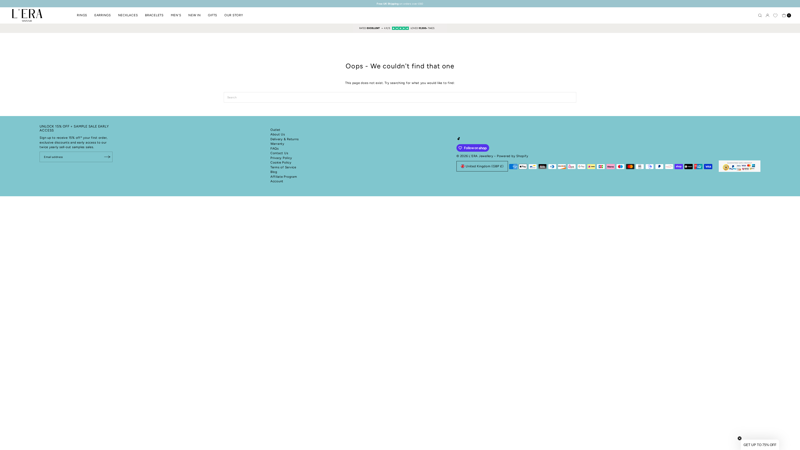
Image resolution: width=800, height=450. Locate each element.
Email (410, 224)
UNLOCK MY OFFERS (441, 248)
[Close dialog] (476, 170)
